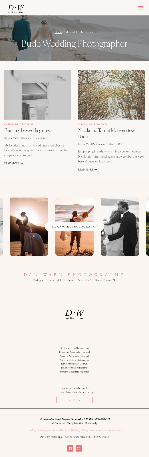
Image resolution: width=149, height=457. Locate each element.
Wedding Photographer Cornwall (74, 355)
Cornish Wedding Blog (18, 124)
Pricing (71, 279)
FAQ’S (89, 279)
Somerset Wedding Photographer (74, 371)
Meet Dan (38, 279)
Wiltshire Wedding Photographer (74, 359)
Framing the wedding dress (27, 130)
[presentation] (37, 95)
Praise (80, 279)
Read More (13, 163)
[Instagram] (79, 448)
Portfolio (50, 279)
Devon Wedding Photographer (74, 367)
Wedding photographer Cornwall (44, 430)
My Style (61, 279)
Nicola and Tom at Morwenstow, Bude (106, 133)
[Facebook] (70, 448)
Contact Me (110, 279)
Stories (98, 279)
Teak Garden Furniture (110, 430)
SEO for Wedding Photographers (75, 348)
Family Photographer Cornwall (74, 363)
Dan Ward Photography (19, 137)
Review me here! (74, 440)
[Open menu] (140, 7)
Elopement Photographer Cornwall (74, 352)
